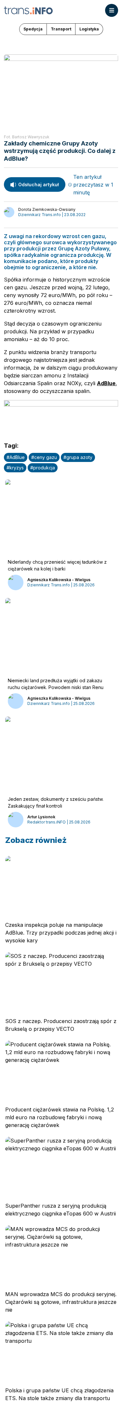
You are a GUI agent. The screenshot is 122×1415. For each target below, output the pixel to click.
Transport (61, 29)
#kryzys (15, 467)
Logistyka (89, 29)
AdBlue (106, 383)
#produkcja (42, 467)
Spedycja (33, 29)
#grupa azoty (77, 457)
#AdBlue (16, 457)
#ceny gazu (44, 457)
